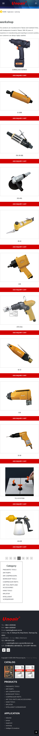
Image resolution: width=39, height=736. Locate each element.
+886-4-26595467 (10, 627)
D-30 (19, 455)
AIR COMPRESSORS (10, 576)
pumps (8, 720)
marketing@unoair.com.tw (14, 630)
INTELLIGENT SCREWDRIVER (16, 707)
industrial (8, 718)
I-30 (19, 412)
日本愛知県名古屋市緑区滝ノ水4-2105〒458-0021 (20, 645)
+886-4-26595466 (10, 625)
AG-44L (19, 198)
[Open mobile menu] (3, 3)
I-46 (19, 284)
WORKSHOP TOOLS (10, 579)
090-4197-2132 (9, 640)
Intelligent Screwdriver (12, 728)
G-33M (19, 112)
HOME (4, 12)
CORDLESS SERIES (19, 70)
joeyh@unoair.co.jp (27, 643)
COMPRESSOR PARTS (10, 582)
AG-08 (19, 541)
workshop (17, 12)
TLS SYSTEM (19, 498)
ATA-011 (20, 327)
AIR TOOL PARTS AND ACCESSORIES (18, 699)
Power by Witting (31, 658)
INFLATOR (6, 593)
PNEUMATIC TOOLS (9, 569)
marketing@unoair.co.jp (13, 643)
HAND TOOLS (7, 590)
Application (10, 12)
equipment (9, 723)
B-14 (19, 241)
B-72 (19, 370)
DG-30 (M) (19, 155)
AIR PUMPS (7, 573)
